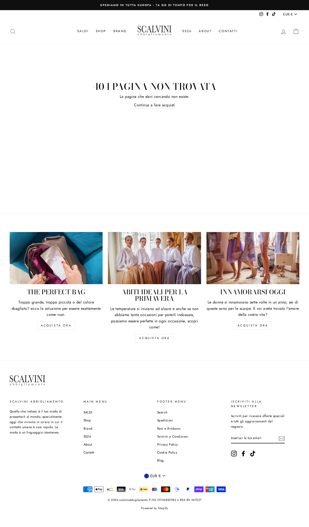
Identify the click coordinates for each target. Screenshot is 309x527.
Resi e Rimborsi (169, 428)
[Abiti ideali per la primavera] (154, 258)
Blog (160, 460)
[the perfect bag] (56, 258)
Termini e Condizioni (172, 436)
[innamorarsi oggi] (252, 258)
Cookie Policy (167, 452)
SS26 (186, 31)
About (205, 31)
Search (162, 412)
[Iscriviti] (282, 438)
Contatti (228, 31)
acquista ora (56, 325)
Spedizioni (165, 420)
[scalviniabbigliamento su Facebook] (243, 453)
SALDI (83, 31)
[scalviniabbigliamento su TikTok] (253, 453)
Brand (120, 31)
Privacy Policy (167, 444)
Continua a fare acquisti (154, 105)
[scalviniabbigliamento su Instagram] (234, 453)
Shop (101, 31)
